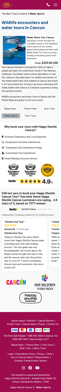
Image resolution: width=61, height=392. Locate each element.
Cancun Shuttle (45, 320)
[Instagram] (23, 368)
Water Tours (39, 348)
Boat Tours (25, 348)
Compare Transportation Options (30, 360)
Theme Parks (32, 345)
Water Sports (37, 13)
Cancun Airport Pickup (34, 324)
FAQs (49, 354)
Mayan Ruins (17, 345)
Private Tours (13, 324)
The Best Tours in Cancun (14, 13)
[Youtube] (37, 368)
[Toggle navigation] (55, 5)
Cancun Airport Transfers (23, 320)
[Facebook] (30, 368)
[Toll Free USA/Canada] (48, 5)
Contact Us (53, 324)
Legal (10, 354)
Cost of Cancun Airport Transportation (30, 357)
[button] (6, 245)
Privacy (41, 354)
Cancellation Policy (25, 354)
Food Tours (47, 345)
